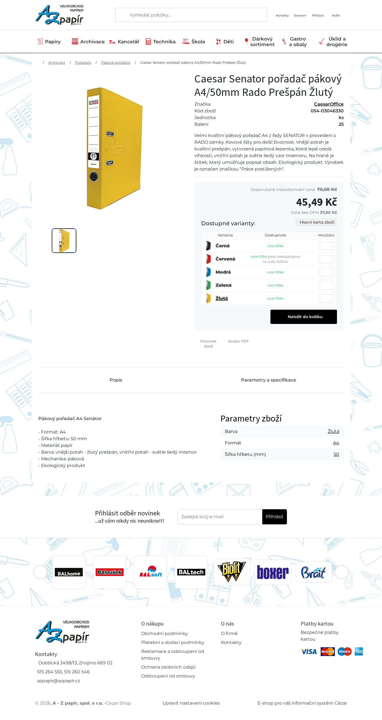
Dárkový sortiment (262, 41)
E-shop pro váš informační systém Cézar (302, 703)
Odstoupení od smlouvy (168, 676)
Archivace (92, 41)
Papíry (53, 41)
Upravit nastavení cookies (191, 703)
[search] (119, 15)
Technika (164, 41)
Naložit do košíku (305, 316)
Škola (198, 41)
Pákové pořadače (115, 62)
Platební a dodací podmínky (172, 642)
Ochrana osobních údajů (168, 667)
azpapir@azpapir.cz (58, 680)
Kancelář (128, 41)
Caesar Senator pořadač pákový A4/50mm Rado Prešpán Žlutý (193, 62)
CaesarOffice (329, 104)
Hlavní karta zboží (317, 222)
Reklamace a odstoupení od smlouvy (172, 655)
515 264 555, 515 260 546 (63, 671)
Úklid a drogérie (337, 41)
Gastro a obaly (298, 41)
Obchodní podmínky (164, 633)
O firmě (229, 633)
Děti (228, 41)
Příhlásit (275, 516)
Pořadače (83, 62)
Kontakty (231, 642)
